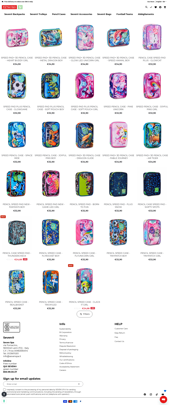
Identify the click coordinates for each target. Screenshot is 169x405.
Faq (116, 337)
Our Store (150, 2)
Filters (86, 314)
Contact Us (119, 341)
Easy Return (120, 333)
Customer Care (121, 329)
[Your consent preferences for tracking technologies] (4, 401)
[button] (30, 21)
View (17, 52)
